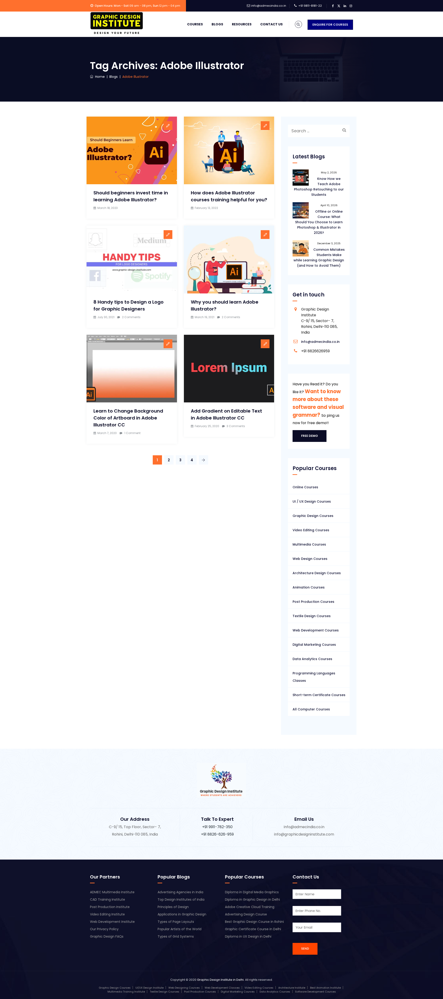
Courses (195, 24)
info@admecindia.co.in (268, 5)
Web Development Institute (112, 921)
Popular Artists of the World (179, 929)
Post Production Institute (110, 907)
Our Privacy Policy (104, 929)
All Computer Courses (311, 709)
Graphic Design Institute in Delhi (220, 980)
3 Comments (236, 426)
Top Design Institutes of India (181, 899)
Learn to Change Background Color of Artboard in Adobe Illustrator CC (128, 418)
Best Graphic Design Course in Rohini (254, 921)
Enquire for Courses (330, 24)
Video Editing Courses (311, 530)
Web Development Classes (222, 988)
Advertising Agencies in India (180, 892)
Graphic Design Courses (313, 515)
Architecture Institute (291, 988)
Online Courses (305, 487)
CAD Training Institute (107, 899)
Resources (241, 24)
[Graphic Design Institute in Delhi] (116, 23)
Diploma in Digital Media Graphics (252, 892)
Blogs (217, 24)
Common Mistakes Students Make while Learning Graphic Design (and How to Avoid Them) (319, 257)
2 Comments (131, 317)
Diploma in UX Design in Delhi (248, 936)
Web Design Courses (310, 558)
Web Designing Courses (184, 988)
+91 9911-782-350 (217, 827)
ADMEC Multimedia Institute (112, 892)
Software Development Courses (315, 991)
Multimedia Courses (309, 544)
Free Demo (309, 436)
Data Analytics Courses (312, 659)
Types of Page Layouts (176, 921)
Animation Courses (309, 587)
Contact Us (271, 24)
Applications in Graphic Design (182, 914)
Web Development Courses (316, 630)
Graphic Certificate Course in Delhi (253, 929)
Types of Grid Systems (176, 936)
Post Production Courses (313, 601)
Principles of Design (173, 907)
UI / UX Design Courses (312, 501)
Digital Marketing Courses (314, 644)
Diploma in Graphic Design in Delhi (252, 899)
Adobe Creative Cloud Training (249, 907)
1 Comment (132, 433)
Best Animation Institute (325, 988)
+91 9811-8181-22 (310, 5)
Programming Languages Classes (314, 677)
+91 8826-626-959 (217, 834)
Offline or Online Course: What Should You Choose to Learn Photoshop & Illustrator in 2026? (319, 222)
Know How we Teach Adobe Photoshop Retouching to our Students (319, 186)
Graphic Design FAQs (106, 936)
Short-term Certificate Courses (319, 695)
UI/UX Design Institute (149, 988)
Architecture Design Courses (317, 573)
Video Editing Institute (107, 914)
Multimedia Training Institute (126, 991)
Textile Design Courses (312, 616)
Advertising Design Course (246, 914)
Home (99, 76)
